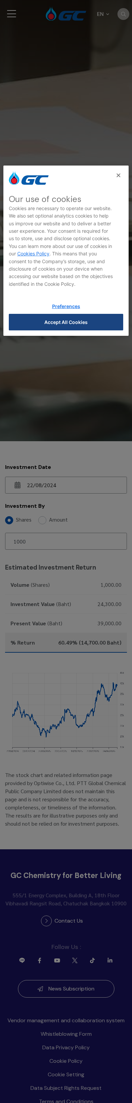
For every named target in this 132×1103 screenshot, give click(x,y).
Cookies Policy (33, 253)
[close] (119, 176)
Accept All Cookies (66, 322)
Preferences (66, 306)
